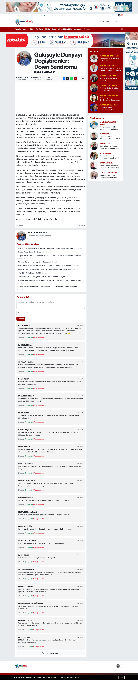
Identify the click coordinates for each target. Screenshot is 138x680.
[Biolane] (69, 7)
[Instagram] (121, 666)
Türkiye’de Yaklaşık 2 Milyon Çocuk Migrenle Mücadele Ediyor (41, 277)
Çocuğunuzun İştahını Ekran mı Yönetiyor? (110, 60)
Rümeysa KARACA (106, 163)
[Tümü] (121, 51)
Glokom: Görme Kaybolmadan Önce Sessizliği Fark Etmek (107, 109)
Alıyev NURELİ (105, 133)
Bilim (32, 29)
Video (117, 22)
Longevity (78, 29)
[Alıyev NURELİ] (94, 136)
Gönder (21, 319)
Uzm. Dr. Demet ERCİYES (109, 95)
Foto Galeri (105, 22)
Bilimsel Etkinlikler (65, 29)
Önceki (20, 226)
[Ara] (122, 22)
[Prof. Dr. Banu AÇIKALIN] (94, 107)
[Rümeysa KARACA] (94, 165)
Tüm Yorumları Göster (51, 653)
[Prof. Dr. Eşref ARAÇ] (94, 68)
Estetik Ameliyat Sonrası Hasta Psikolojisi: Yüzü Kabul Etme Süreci (110, 167)
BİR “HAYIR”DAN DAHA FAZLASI (108, 79)
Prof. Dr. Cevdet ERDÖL (109, 85)
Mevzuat (87, 29)
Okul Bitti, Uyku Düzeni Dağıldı (30, 273)
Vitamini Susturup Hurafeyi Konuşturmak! (33, 262)
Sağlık (25, 29)
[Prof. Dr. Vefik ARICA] (24, 58)
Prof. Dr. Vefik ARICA (44, 72)
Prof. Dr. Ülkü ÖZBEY (108, 75)
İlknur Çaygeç (105, 153)
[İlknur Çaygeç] (94, 156)
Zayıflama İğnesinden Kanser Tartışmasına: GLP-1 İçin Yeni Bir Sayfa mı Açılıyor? (47, 287)
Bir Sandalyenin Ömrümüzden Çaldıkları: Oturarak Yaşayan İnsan (109, 99)
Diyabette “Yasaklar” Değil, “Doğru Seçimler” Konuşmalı (110, 70)
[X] (118, 666)
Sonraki (80, 226)
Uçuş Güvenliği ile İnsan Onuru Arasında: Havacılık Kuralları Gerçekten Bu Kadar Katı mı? (51, 280)
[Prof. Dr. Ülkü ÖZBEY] (94, 78)
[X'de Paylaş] (67, 79)
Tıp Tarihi (39, 29)
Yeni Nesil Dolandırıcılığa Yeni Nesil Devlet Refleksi (109, 89)
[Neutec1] (69, 40)
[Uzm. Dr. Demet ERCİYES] (94, 98)
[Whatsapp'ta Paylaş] (71, 79)
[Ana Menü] (122, 29)
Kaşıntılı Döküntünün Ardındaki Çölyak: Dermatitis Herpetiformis (110, 157)
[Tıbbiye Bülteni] (25, 21)
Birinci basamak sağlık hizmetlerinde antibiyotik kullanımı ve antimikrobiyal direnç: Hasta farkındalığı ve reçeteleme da (110, 128)
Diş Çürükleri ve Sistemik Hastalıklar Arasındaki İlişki (109, 147)
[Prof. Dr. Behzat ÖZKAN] (94, 58)
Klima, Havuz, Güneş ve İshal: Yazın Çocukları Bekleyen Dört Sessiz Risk (44, 269)
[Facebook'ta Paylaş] (64, 79)
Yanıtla (22, 337)
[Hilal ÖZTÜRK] (94, 146)
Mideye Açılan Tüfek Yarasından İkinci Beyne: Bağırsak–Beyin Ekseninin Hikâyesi (109, 177)
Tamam (121, 677)
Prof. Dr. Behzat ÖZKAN (109, 56)
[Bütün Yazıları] (84, 244)
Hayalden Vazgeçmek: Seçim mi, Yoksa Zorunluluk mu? (110, 137)
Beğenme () (39, 337)
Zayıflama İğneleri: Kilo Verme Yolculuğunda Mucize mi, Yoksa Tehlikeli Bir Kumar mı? (50, 256)
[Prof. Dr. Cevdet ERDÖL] (94, 88)
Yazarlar (18, 29)
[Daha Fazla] (75, 79)
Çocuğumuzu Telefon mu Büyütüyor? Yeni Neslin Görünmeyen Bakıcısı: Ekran (47, 248)
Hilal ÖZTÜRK (105, 143)
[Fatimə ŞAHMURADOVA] (94, 175)
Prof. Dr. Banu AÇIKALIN (109, 105)
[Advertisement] (53, 97)
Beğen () (29, 337)
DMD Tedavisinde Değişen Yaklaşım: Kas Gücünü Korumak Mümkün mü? (45, 266)
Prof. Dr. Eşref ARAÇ (108, 66)
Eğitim (47, 29)
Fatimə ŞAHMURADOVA (108, 173)
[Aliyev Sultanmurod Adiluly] (94, 125)
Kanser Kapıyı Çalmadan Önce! (30, 252)
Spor (54, 29)
